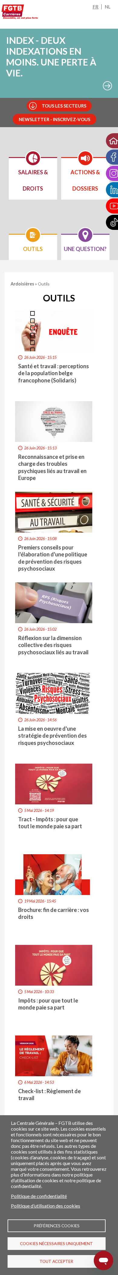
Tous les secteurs (64, 105)
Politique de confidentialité (39, 1196)
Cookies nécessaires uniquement (56, 1243)
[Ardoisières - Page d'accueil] (20, 13)
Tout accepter (56, 1261)
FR (95, 6)
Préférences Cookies (57, 1225)
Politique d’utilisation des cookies (45, 1206)
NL (107, 6)
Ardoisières (23, 283)
